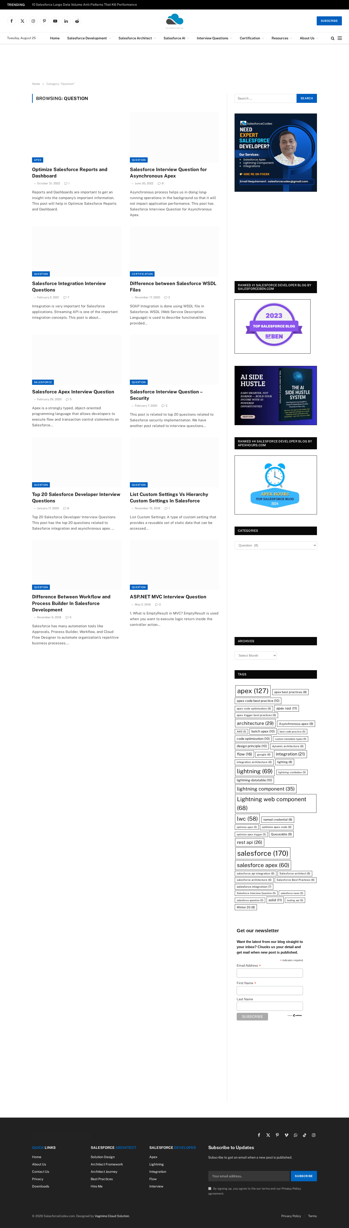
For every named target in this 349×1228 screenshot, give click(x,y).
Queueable (281, 834)
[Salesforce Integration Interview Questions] (76, 251)
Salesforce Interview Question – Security (166, 395)
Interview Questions (212, 38)
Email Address (249, 965)
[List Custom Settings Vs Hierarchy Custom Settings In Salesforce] (174, 462)
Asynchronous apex (296, 724)
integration (290, 753)
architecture (255, 723)
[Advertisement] (174, 63)
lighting (284, 762)
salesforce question (250, 900)
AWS (241, 731)
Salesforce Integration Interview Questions (69, 287)
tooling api (295, 900)
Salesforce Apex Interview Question (73, 392)
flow (244, 754)
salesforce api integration (255, 873)
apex (253, 691)
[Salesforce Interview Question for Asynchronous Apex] (174, 137)
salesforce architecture (254, 880)
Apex (37, 160)
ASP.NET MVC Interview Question (168, 597)
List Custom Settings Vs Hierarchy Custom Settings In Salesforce (169, 497)
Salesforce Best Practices (296, 880)
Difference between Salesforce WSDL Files (173, 287)
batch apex (263, 731)
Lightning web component (271, 803)
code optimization (253, 739)
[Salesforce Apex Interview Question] (76, 360)
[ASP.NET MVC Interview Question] (174, 565)
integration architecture (254, 762)
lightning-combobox (292, 772)
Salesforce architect (294, 873)
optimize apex (247, 827)
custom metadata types (290, 738)
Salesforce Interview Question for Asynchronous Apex (168, 173)
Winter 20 (246, 907)
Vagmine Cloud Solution (112, 1216)
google (264, 754)
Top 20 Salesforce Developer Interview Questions (76, 497)
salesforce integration (254, 886)
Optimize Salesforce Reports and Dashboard (69, 173)
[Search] (332, 38)
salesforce (262, 853)
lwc (247, 818)
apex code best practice (258, 701)
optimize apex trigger (251, 834)
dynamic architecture (288, 746)
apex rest (286, 708)
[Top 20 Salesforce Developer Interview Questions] (76, 462)
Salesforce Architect (135, 38)
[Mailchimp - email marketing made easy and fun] (295, 1015)
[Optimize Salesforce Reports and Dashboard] (76, 137)
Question (139, 160)
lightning (255, 771)
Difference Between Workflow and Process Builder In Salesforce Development (71, 603)
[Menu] (340, 38)
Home (55, 38)
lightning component (266, 789)
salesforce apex (263, 865)
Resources (280, 38)
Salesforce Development (87, 38)
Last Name (245, 999)
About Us (307, 38)
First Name (246, 983)
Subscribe (329, 21)
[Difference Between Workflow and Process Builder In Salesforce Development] (76, 565)
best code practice (292, 731)
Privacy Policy (291, 1188)
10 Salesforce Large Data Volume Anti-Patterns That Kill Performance (84, 4)
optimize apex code (277, 827)
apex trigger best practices (256, 715)
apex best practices (290, 692)
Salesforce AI (174, 38)
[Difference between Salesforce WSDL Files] (174, 251)
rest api (249, 842)
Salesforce (43, 382)
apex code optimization (254, 708)
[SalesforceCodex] (174, 20)
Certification (250, 38)
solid (275, 900)
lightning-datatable (254, 780)
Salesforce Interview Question (256, 893)
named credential (277, 819)
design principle (252, 746)
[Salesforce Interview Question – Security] (174, 360)
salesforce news (292, 893)
